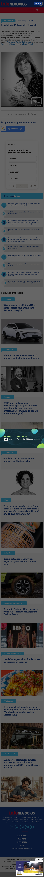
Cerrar (37, 3)
